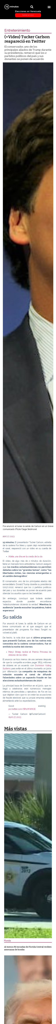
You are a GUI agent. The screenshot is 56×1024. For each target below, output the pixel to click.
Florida (7, 940)
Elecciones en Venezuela (28, 13)
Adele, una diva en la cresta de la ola (25, 556)
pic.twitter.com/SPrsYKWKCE (21, 709)
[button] (49, 6)
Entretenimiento (17, 30)
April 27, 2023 (14, 717)
